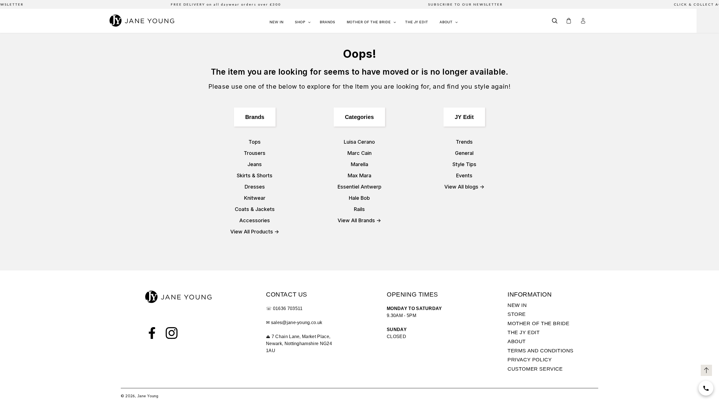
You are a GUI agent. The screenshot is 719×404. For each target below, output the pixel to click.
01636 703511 (288, 308)
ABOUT (517, 341)
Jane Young (147, 396)
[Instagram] (171, 333)
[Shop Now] (705, 388)
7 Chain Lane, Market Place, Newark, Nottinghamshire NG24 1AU (299, 343)
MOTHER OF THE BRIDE (538, 323)
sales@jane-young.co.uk (296, 322)
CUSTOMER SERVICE (535, 369)
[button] (554, 21)
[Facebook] (152, 333)
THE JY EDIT (524, 332)
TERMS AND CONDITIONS (541, 351)
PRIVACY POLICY (530, 359)
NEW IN (517, 305)
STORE (517, 314)
